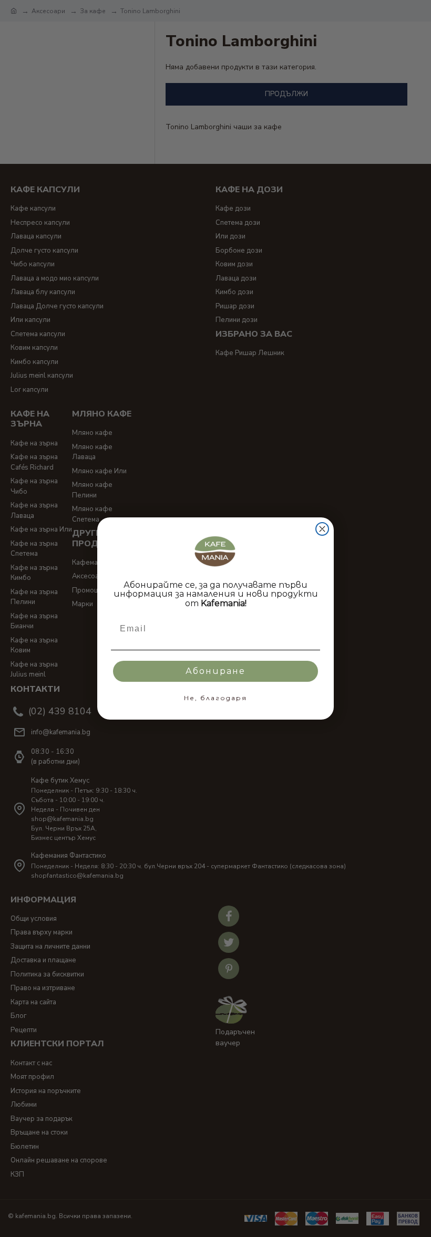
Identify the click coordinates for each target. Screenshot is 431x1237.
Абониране (215, 671)
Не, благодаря (215, 698)
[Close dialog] (322, 529)
